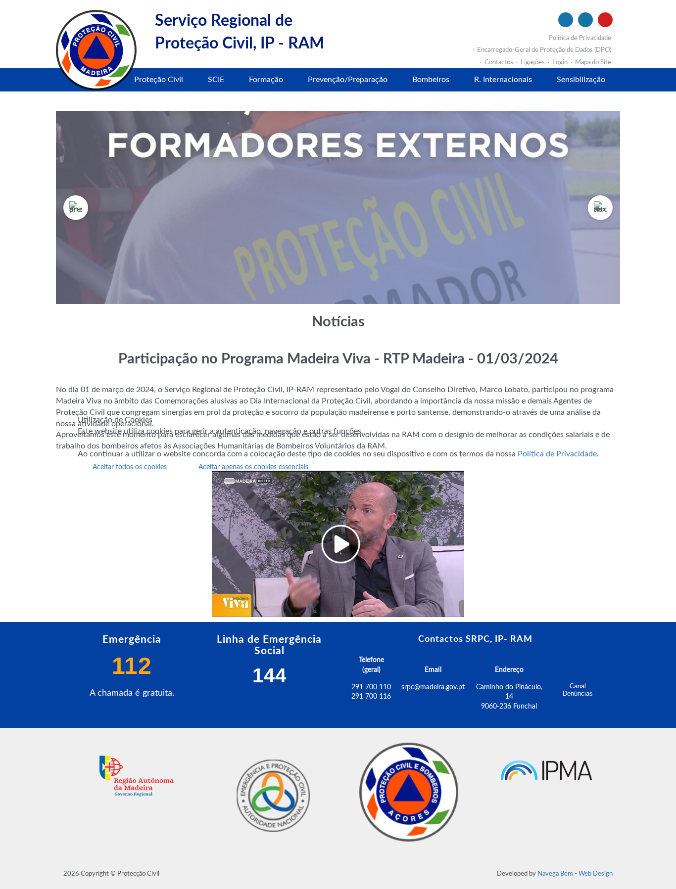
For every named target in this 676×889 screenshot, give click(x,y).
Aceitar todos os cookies (130, 467)
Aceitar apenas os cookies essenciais (253, 467)
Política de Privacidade (557, 454)
